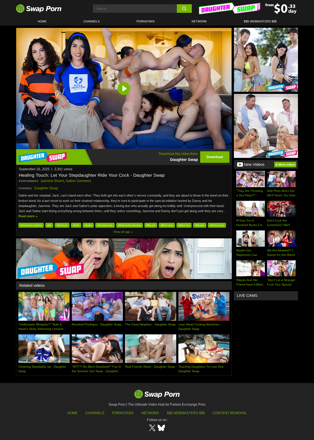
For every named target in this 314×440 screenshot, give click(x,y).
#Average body (105, 225)
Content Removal (230, 413)
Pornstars (145, 21)
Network (199, 21)
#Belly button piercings (129, 225)
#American (62, 225)
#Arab (76, 225)
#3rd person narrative (31, 225)
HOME (72, 413)
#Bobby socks (217, 225)
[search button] (184, 8)
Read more (26, 216)
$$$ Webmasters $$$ (260, 21)
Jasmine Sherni (52, 181)
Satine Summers (78, 181)
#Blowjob (199, 225)
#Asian (88, 225)
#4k (49, 225)
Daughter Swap (46, 188)
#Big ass (151, 225)
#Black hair (184, 225)
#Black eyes (167, 225)
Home (42, 21)
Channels (92, 21)
